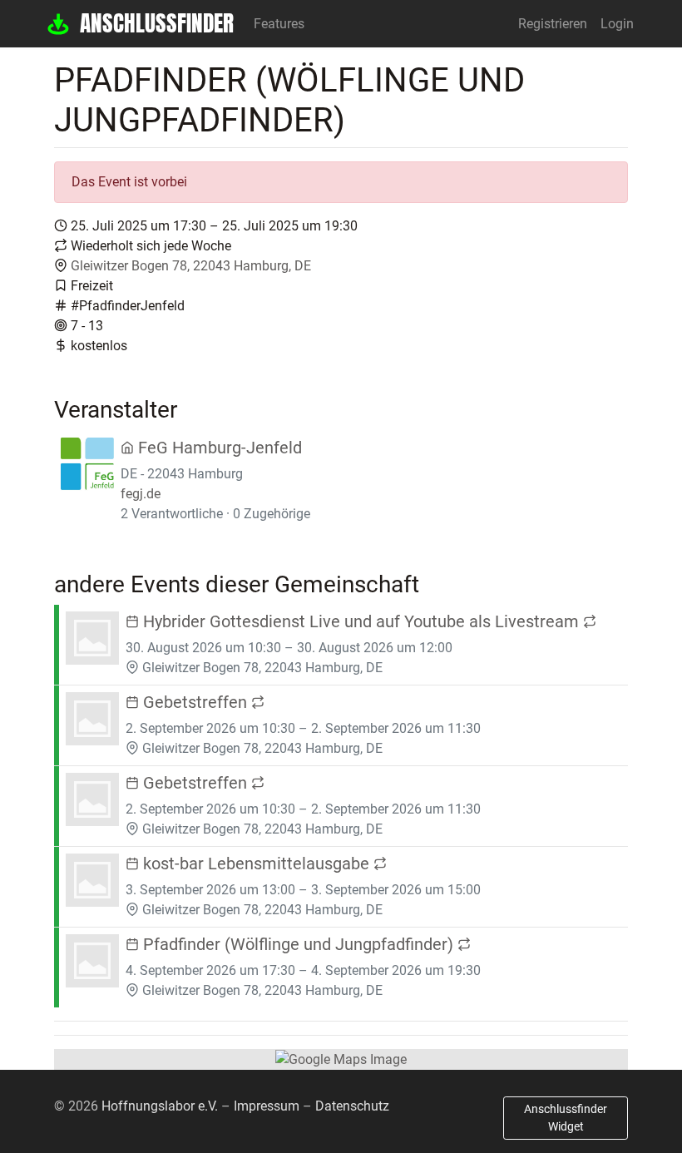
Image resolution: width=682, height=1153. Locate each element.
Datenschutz (352, 1106)
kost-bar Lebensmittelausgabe (256, 863)
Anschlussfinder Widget (565, 1117)
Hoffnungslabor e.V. (159, 1106)
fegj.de (141, 494)
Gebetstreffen (195, 702)
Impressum (266, 1106)
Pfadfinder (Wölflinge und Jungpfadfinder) (298, 944)
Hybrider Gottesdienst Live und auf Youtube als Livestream (361, 621)
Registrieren (552, 24)
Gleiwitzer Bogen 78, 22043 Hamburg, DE (191, 266)
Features (279, 24)
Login (617, 24)
